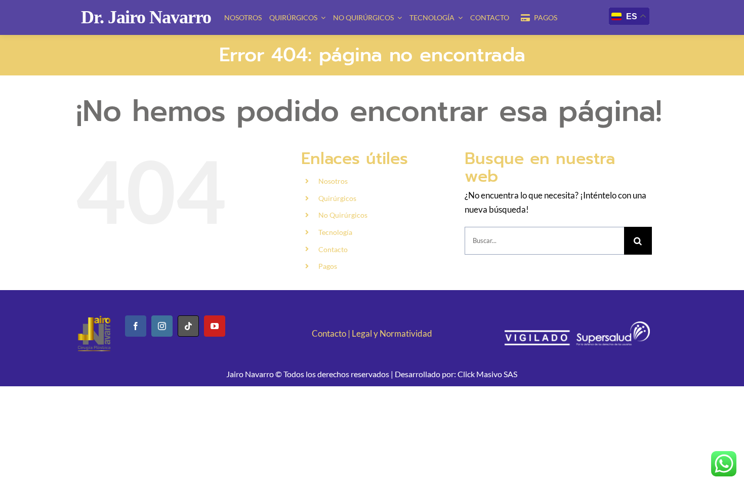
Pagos (327, 266)
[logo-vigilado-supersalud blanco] (577, 325)
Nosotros (333, 181)
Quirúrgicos (337, 198)
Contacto (333, 249)
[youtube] (214, 326)
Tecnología (335, 232)
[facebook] (135, 326)
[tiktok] (188, 326)
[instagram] (162, 326)
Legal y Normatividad (392, 333)
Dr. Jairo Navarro (146, 17)
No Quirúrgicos (342, 215)
